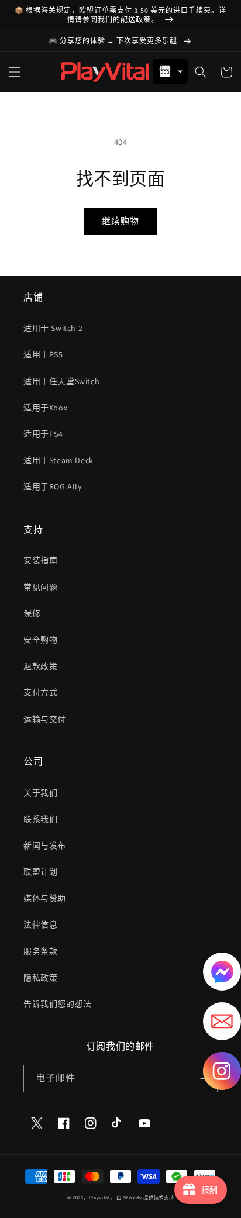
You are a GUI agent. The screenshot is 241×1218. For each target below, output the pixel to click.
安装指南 (40, 560)
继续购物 (120, 220)
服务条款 (40, 951)
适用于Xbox (45, 407)
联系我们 (40, 819)
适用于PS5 (43, 354)
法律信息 (40, 924)
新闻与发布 (44, 845)
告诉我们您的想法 (57, 1004)
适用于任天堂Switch (61, 381)
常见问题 (40, 587)
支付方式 (40, 692)
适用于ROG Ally (52, 486)
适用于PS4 (43, 434)
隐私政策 (40, 977)
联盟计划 (40, 872)
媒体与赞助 (44, 898)
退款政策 (40, 666)
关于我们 (40, 793)
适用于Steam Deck (58, 460)
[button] (14, 72)
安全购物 (40, 639)
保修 (31, 613)
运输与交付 (44, 719)
